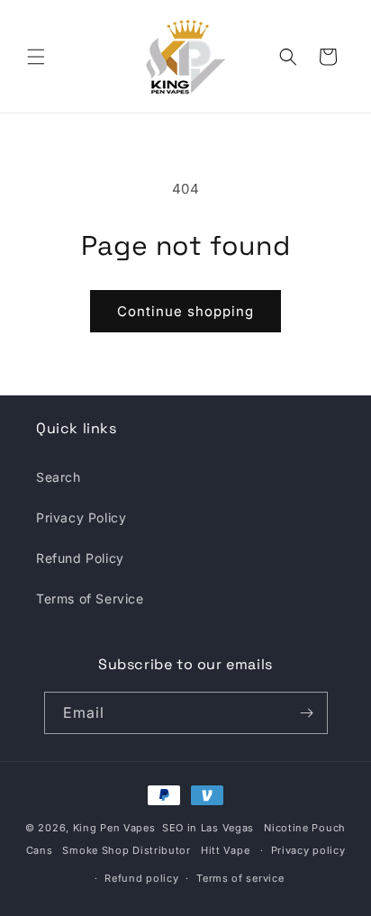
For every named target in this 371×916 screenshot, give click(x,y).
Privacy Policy (81, 517)
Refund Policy (80, 558)
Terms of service (240, 878)
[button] (36, 57)
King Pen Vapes (114, 827)
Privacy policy (308, 850)
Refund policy (141, 878)
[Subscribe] (307, 713)
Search (58, 477)
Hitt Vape (225, 850)
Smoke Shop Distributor (126, 850)
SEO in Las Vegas (208, 827)
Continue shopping (185, 311)
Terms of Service (90, 598)
